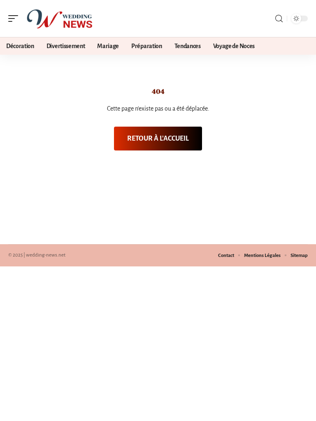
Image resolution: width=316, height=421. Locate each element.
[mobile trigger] (15, 18)
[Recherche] (279, 18)
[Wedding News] (59, 18)
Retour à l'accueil (158, 138)
